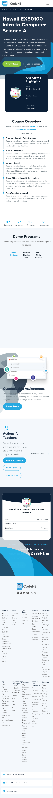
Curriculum (9, 10)
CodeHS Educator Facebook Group (18, 783)
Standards (45, 645)
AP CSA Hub (44, 664)
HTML (14, 702)
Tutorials (45, 655)
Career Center (24, 756)
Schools (24, 617)
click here (34, 127)
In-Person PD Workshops (5, 694)
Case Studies (24, 716)
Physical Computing (36, 713)
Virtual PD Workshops (5, 700)
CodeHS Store (12, 791)
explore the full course (26, 130)
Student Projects (24, 751)
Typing (4, 656)
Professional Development (6, 648)
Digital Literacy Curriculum (46, 674)
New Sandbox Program (17, 688)
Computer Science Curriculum (5, 639)
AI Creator (4, 652)
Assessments (36, 700)
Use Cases (24, 611)
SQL (13, 708)
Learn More (12, 406)
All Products (5, 614)
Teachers (25, 620)
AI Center (44, 699)
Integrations (36, 632)
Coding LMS (4, 619)
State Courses (45, 636)
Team (44, 688)
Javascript (15, 693)
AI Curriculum (46, 668)
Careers (45, 691)
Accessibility (46, 714)
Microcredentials (7, 720)
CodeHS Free (5, 633)
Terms (44, 703)
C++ (13, 705)
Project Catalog (45, 619)
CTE (23, 623)
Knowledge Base (26, 744)
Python (14, 696)
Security (45, 711)
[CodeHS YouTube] (27, 593)
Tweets (24, 726)
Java (13, 699)
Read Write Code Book (24, 736)
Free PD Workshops (5, 705)
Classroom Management (36, 617)
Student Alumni (24, 761)
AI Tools (34, 635)
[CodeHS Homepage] (12, 3)
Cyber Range (4, 660)
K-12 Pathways (45, 624)
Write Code (34, 628)
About (44, 685)
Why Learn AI (25, 698)
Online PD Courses (5, 687)
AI (32, 688)
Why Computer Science (25, 687)
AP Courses (45, 628)
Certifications (6, 644)
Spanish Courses (45, 641)
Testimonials (26, 723)
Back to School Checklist (25, 710)
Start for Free (14, 619)
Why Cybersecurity (26, 693)
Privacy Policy (44, 707)
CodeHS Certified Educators (15, 775)
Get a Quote (14, 624)
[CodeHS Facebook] (18, 593)
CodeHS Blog (25, 730)
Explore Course (33, 64)
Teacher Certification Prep (6, 715)
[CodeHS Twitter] (31, 593)
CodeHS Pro (5, 628)
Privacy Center (44, 695)
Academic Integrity (35, 638)
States (24, 720)
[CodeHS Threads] (35, 593)
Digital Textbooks (45, 659)
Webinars (25, 747)
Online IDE (4, 624)
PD (3, 682)
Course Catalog (20, 10)
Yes (33, 726)
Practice (45, 652)
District (24, 614)
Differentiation (37, 694)
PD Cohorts (4, 709)
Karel (14, 710)
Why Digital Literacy (24, 703)
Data (33, 624)
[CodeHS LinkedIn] (24, 593)
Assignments (36, 613)
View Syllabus (12, 64)
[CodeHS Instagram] (21, 593)
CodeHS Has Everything (36, 683)
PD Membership (6, 724)
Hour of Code (44, 648)
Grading (34, 621)
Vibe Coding (34, 722)
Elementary (46, 632)
